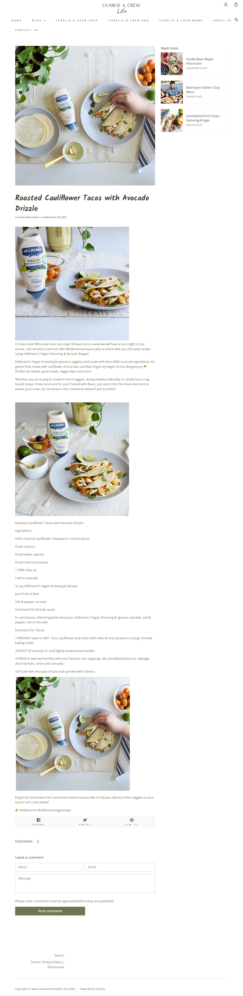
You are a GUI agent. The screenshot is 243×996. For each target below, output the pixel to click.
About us (222, 20)
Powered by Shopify (92, 989)
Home (16, 20)
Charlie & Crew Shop (77, 20)
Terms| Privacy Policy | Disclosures (47, 964)
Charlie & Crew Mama (181, 20)
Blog (38, 20)
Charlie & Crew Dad (129, 20)
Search (59, 955)
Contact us (27, 30)
